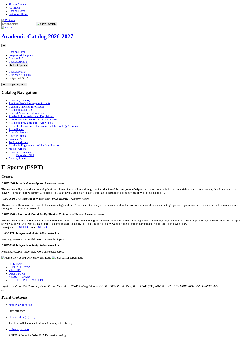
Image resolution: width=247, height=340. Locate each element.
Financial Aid (16, 139)
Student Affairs (17, 148)
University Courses (20, 74)
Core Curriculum (18, 132)
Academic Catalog (37, 36)
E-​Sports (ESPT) (25, 155)
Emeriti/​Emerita (18, 135)
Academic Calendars (20, 109)
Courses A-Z (16, 58)
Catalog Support (18, 158)
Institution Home (18, 14)
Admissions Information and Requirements (33, 119)
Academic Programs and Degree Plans (31, 122)
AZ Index (14, 7)
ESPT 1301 (24, 227)
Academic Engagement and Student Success (34, 145)
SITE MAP (15, 263)
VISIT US (15, 270)
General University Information (26, 106)
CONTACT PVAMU (21, 267)
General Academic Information (26, 113)
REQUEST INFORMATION (26, 280)
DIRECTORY (17, 273)
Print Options (19, 65)
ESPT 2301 (43, 227)
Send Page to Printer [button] (20, 304)
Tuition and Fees (18, 142)
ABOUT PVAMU (19, 276)
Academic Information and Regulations (31, 116)
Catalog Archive (18, 61)
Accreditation (16, 129)
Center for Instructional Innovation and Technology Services (43, 126)
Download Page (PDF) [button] (22, 317)
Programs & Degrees (21, 55)
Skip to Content (18, 4)
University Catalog (19, 100)
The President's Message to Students (29, 103)
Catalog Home (17, 10)
